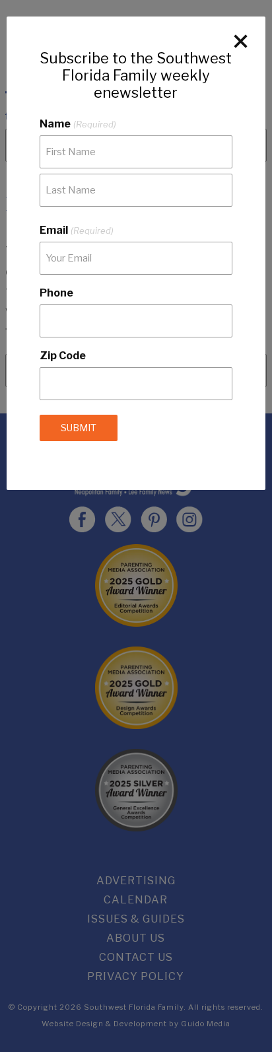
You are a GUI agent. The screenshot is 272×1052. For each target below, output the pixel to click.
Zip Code (63, 355)
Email (76, 230)
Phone (56, 293)
